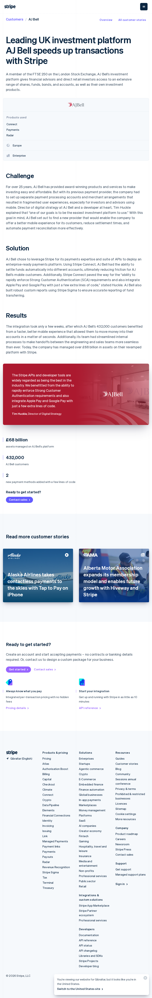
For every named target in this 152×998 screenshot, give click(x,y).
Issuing (46, 831)
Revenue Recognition (56, 867)
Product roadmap (126, 834)
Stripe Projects (88, 961)
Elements (48, 810)
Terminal (48, 882)
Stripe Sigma (50, 872)
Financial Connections (56, 815)
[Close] (145, 978)
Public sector (87, 881)
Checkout (48, 784)
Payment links (51, 846)
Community (122, 774)
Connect (47, 795)
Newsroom (122, 844)
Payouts (47, 857)
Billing (46, 774)
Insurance (85, 856)
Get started (17, 669)
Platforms (85, 815)
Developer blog (89, 966)
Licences (121, 803)
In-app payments (90, 800)
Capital (46, 779)
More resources (125, 819)
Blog (118, 769)
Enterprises (86, 758)
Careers (120, 839)
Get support (123, 869)
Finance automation (91, 789)
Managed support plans (130, 874)
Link (45, 836)
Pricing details (16, 708)
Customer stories (126, 763)
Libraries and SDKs (91, 956)
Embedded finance (91, 784)
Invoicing (48, 826)
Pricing (46, 758)
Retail (82, 886)
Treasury (48, 888)
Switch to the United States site (78, 989)
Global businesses (91, 795)
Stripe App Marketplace (94, 905)
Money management (92, 810)
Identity (47, 820)
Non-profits (86, 871)
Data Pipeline (50, 805)
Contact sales (18, 499)
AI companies (87, 826)
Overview (106, 20)
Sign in (120, 884)
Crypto (46, 800)
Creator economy (90, 831)
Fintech (83, 836)
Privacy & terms (125, 789)
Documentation (89, 935)
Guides (120, 758)
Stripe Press (123, 849)
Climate (47, 789)
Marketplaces (88, 805)
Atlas (45, 763)
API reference (88, 708)
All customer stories (132, 20)
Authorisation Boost (55, 769)
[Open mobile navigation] (144, 6)
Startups (84, 763)
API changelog (88, 950)
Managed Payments (55, 841)
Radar (46, 862)
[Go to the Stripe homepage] (10, 752)
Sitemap (120, 809)
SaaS (82, 820)
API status (85, 945)
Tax (44, 877)
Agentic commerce (91, 769)
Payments (49, 851)
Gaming (84, 841)
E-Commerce (87, 779)
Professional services (93, 876)
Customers (14, 19)
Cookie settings (125, 814)
